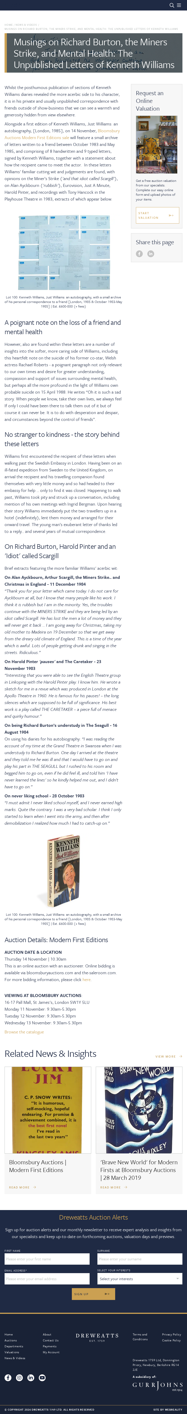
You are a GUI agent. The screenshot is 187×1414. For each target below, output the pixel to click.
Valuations (12, 1352)
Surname (103, 1251)
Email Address (16, 1270)
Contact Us (50, 1340)
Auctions (11, 1340)
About (47, 1334)
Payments (50, 1346)
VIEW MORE (166, 1056)
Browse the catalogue (24, 1032)
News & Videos (26, 25)
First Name (12, 1251)
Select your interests (113, 1270)
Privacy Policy (171, 1334)
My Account (51, 1352)
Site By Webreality (167, 1409)
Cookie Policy (171, 1340)
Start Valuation (148, 215)
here (87, 979)
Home (9, 25)
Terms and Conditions (140, 1336)
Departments (14, 1346)
